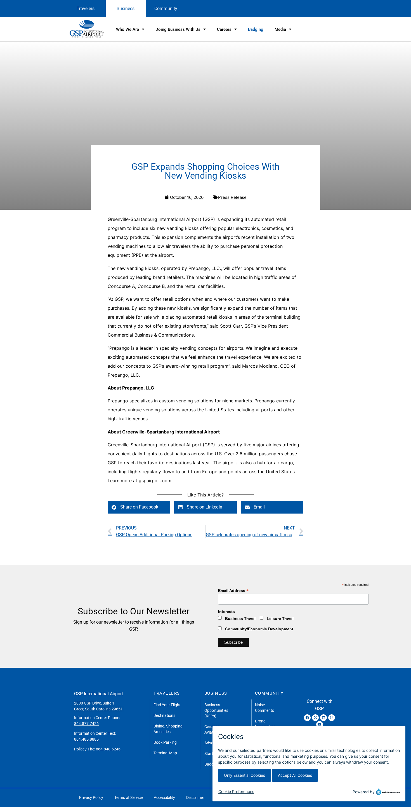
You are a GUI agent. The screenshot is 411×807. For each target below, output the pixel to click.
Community (165, 8)
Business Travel (240, 618)
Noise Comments (264, 708)
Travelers (86, 8)
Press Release (232, 197)
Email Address (233, 590)
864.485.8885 (86, 739)
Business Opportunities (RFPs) (216, 710)
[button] (139, 507)
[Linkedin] (323, 717)
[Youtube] (319, 724)
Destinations (164, 715)
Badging (255, 29)
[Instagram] (331, 717)
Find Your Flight (167, 705)
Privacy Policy (91, 797)
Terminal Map (165, 753)
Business (125, 8)
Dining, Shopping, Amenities (168, 729)
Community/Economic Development (259, 629)
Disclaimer (195, 797)
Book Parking (165, 742)
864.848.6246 (108, 749)
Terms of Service (128, 797)
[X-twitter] (315, 717)
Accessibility (164, 797)
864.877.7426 (86, 723)
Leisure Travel (280, 618)
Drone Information (265, 724)
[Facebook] (307, 717)
